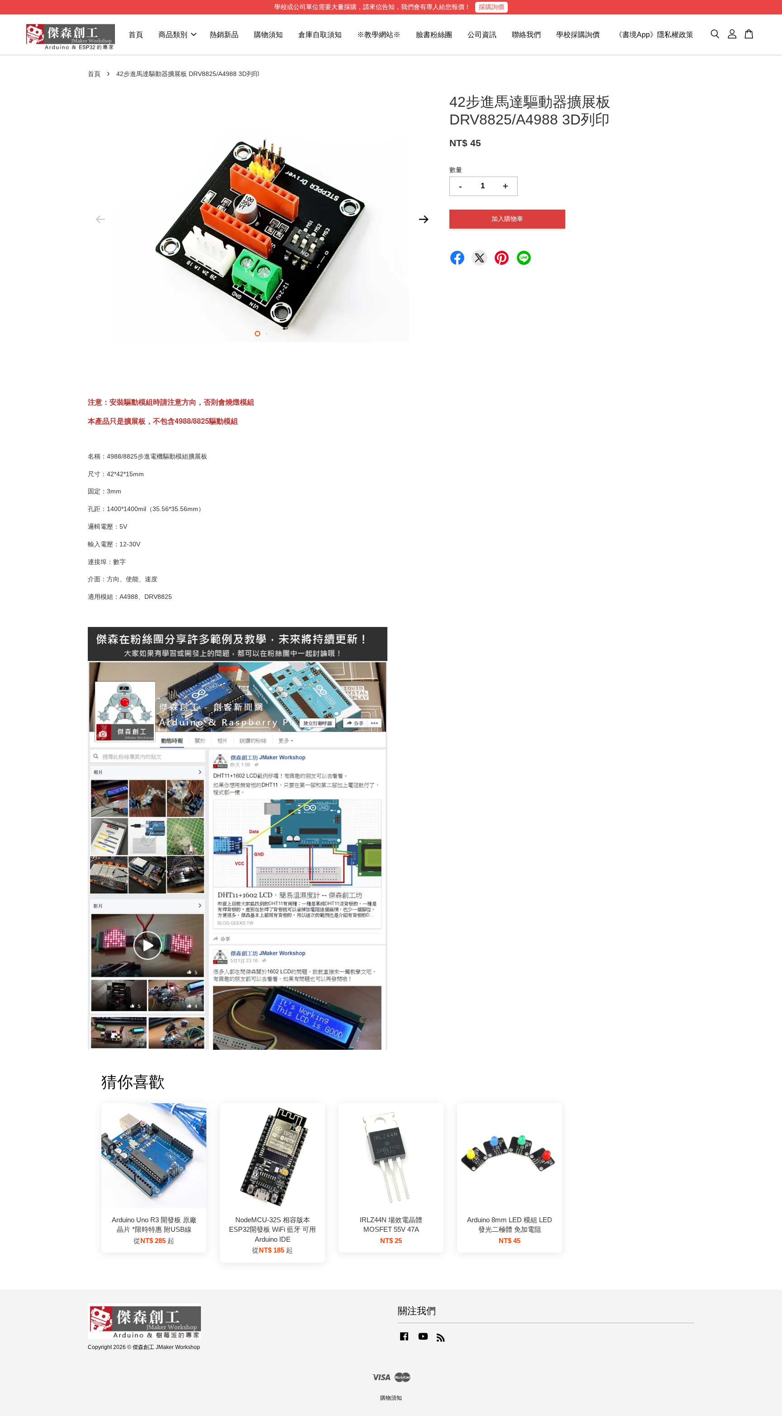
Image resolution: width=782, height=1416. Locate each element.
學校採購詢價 (578, 34)
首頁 (136, 34)
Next (423, 219)
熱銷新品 (224, 34)
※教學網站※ (379, 34)
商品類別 (172, 34)
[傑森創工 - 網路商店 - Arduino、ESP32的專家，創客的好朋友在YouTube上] (423, 1341)
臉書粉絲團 (434, 34)
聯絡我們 (526, 34)
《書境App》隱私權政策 (654, 34)
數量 (455, 169)
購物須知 (268, 34)
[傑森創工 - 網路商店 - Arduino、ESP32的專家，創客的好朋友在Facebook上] (404, 1341)
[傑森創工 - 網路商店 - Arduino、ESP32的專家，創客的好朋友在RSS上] (441, 1339)
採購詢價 (491, 6)
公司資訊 (481, 34)
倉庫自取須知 (320, 34)
